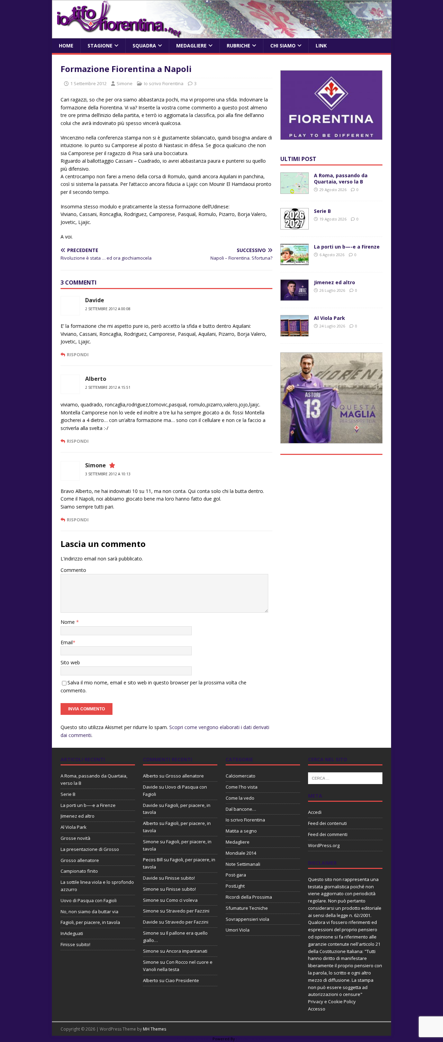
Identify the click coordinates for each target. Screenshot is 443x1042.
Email (67, 642)
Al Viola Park (329, 318)
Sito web (70, 662)
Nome (68, 622)
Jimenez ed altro (334, 282)
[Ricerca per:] (345, 778)
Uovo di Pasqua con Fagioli (89, 900)
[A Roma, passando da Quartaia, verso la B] (294, 190)
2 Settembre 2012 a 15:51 (107, 387)
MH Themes (154, 1029)
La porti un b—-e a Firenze (347, 246)
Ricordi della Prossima (249, 897)
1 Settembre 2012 (88, 83)
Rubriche (238, 45)
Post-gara (236, 875)
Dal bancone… (241, 809)
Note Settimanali (243, 864)
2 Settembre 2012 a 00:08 (107, 308)
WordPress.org (324, 845)
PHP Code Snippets (193, 1038)
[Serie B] (294, 225)
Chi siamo (283, 45)
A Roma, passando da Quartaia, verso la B (341, 178)
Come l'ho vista (241, 787)
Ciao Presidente (182, 980)
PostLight (235, 886)
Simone (125, 83)
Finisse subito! (75, 944)
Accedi (315, 812)
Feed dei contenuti (327, 823)
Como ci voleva (182, 900)
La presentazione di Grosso (90, 849)
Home (66, 45)
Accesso (316, 1009)
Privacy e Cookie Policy (332, 1001)
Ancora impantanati (186, 951)
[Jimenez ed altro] (294, 297)
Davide (150, 787)
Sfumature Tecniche (247, 908)
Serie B (322, 211)
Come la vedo (240, 798)
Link (321, 45)
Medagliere (191, 45)
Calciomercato (240, 776)
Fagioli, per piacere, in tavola (90, 922)
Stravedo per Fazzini (187, 911)
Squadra (144, 45)
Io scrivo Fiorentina (163, 83)
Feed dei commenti (327, 834)
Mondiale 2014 (241, 853)
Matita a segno (241, 831)
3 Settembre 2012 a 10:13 (107, 473)
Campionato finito (79, 871)
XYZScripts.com (252, 1038)
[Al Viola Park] (294, 332)
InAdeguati (72, 933)
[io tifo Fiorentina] (222, 34)
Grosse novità (75, 838)
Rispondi (78, 354)
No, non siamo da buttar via (89, 911)
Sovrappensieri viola (247, 919)
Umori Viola (238, 930)
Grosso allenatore (80, 860)
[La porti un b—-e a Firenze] (294, 261)
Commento (73, 570)
